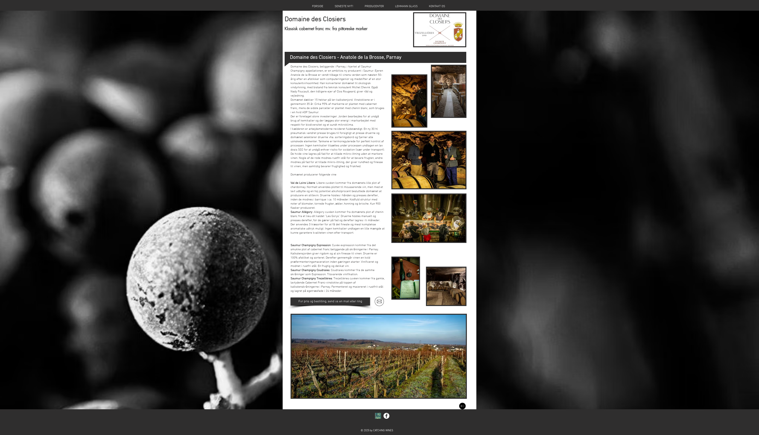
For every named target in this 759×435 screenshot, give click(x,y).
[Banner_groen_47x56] (378, 416)
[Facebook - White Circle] (386, 416)
